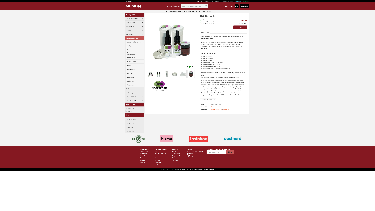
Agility (129, 46)
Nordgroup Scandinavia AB (173, 169)
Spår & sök (130, 81)
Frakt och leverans (145, 158)
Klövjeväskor (131, 69)
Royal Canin (158, 162)
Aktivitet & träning (216, 109)
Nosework (130, 77)
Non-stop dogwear (160, 154)
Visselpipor (130, 85)
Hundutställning (131, 61)
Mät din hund (130, 123)
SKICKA (229, 152)
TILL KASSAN (244, 6)
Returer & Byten (131, 119)
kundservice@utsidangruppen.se (204, 169)
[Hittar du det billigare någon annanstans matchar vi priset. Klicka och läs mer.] (138, 138)
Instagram (192, 156)
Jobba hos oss (176, 154)
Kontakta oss (209, 1)
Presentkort (129, 127)
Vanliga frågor (144, 151)
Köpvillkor (217, 1)
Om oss (174, 151)
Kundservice (200, 1)
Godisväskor (131, 58)
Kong (156, 164)
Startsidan (129, 1)
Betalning (142, 160)
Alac (156, 156)
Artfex (156, 151)
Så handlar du (144, 156)
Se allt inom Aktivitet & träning (135, 42)
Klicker (129, 65)
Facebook (192, 154)
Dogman (157, 160)
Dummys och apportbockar (131, 53)
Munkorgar (130, 73)
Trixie (156, 158)
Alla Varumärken (130, 108)
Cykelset (129, 50)
